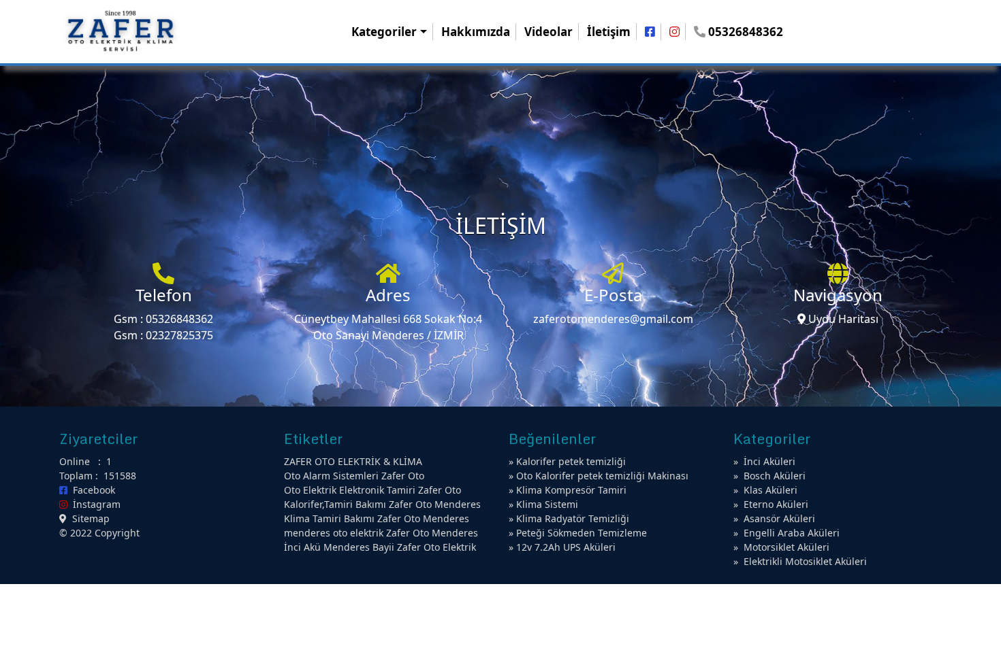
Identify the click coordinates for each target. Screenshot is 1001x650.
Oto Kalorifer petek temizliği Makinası (602, 475)
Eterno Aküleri (776, 504)
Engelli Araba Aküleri (792, 532)
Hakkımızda (475, 31)
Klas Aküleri (770, 489)
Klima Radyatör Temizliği (572, 518)
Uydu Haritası (842, 318)
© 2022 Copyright (99, 532)
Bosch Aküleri (775, 475)
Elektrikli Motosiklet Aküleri (805, 561)
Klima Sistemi (547, 504)
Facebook (91, 489)
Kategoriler (384, 31)
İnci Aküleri (769, 461)
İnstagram (94, 504)
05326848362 (179, 318)
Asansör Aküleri (779, 518)
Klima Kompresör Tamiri (571, 489)
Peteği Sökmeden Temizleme (581, 532)
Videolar (548, 31)
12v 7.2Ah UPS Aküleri (566, 547)
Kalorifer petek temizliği (571, 461)
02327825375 (179, 335)
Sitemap (88, 518)
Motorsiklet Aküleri (786, 547)
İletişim (609, 31)
